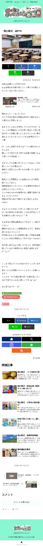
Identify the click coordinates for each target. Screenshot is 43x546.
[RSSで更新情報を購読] (21, 350)
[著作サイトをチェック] (11, 339)
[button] (28, 73)
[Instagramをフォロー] (11, 345)
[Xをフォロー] (31, 339)
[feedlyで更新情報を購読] (31, 345)
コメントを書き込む (21, 502)
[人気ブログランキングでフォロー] (12, 293)
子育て (6, 304)
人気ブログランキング (22, 533)
